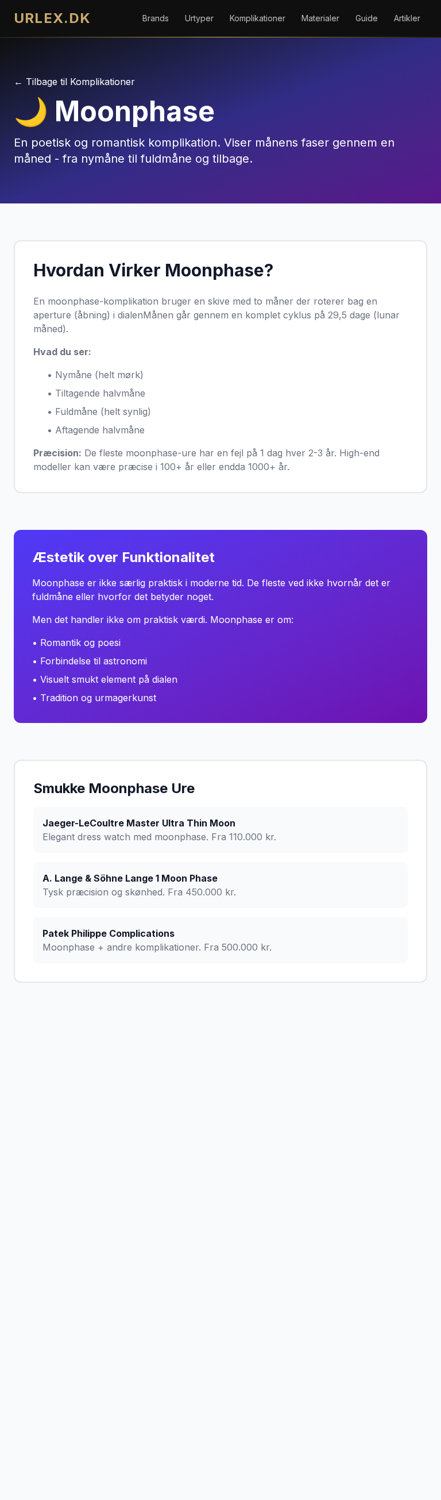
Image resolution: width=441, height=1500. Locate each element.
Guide (366, 18)
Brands (155, 18)
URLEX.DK (52, 18)
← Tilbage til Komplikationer (74, 81)
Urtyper (199, 18)
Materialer (320, 18)
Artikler (407, 18)
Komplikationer (257, 18)
